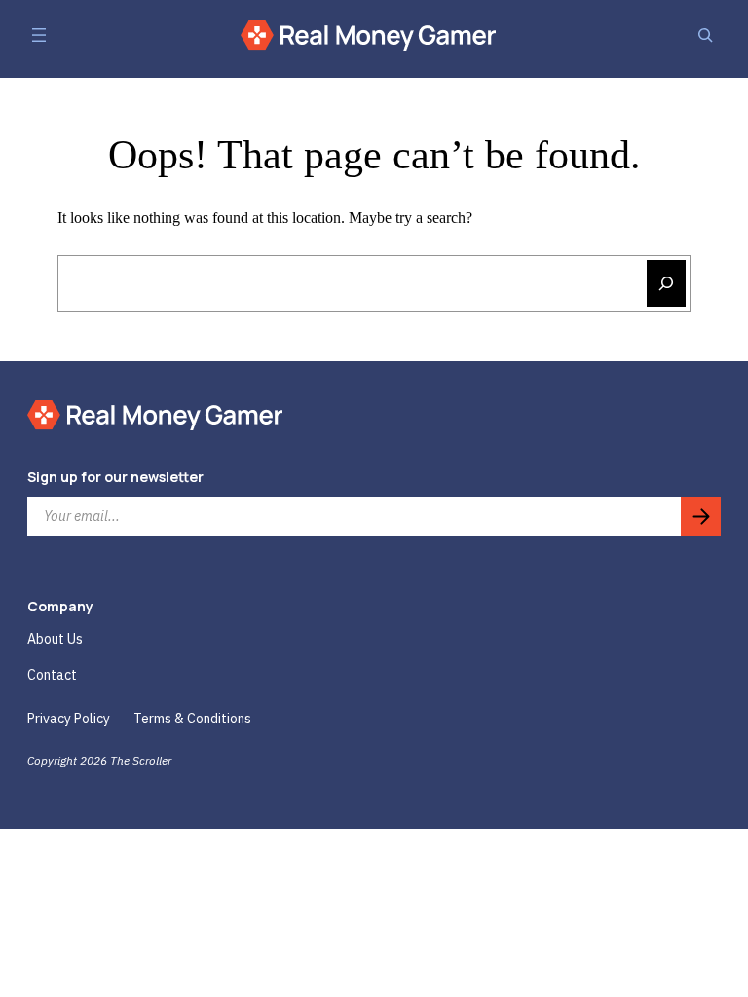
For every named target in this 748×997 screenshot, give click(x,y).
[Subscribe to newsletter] (701, 516)
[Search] (705, 35)
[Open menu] (39, 35)
